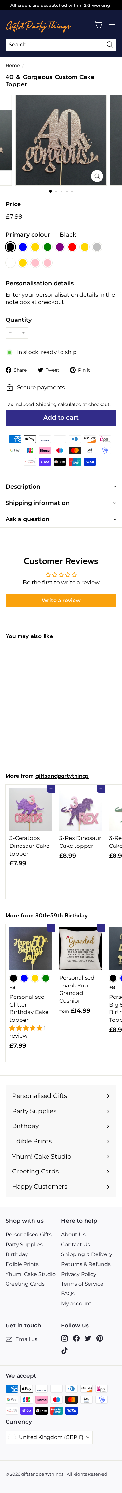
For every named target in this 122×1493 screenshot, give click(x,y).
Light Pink (35, 263)
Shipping (46, 404)
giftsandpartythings (62, 776)
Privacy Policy (78, 1274)
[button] (26, 1028)
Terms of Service (82, 1284)
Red (72, 247)
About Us (73, 1234)
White (10, 263)
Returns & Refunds (86, 1264)
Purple (60, 247)
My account (76, 1304)
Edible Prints (22, 1264)
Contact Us (75, 1245)
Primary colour (41, 234)
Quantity (19, 319)
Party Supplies (24, 1245)
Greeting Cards (25, 1284)
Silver (97, 247)
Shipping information (38, 503)
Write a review (61, 600)
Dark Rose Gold (23, 263)
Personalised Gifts (29, 1234)
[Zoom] (97, 176)
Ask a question (27, 519)
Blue (23, 247)
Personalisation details (40, 283)
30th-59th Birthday (61, 915)
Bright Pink (47, 263)
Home (13, 65)
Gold (35, 247)
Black (10, 247)
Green (47, 247)
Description (23, 486)
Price (13, 204)
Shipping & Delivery (86, 1254)
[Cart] (98, 24)
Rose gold (84, 247)
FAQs (68, 1293)
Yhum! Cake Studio (31, 1274)
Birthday (17, 1254)
